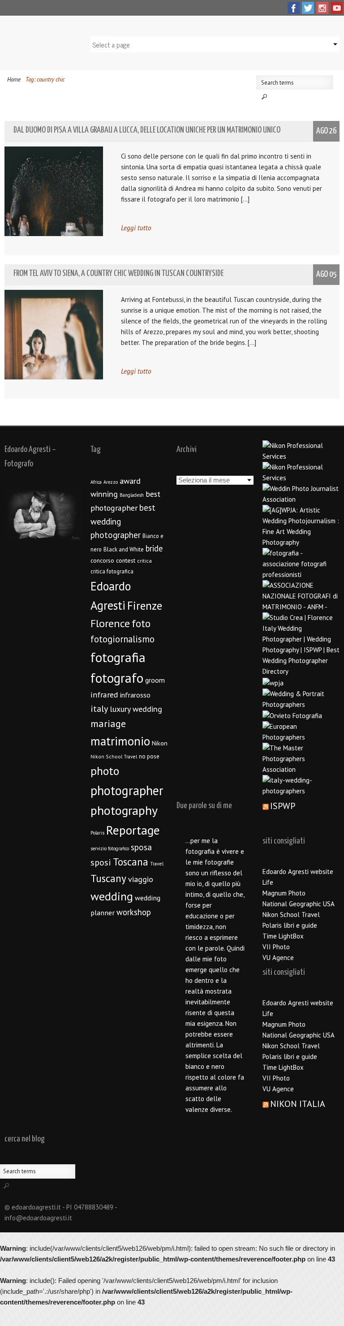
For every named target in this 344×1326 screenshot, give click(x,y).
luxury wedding (136, 709)
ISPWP (282, 806)
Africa (96, 482)
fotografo (116, 677)
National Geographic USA (298, 904)
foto (141, 623)
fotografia (118, 657)
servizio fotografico (109, 848)
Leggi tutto (136, 228)
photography (124, 810)
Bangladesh (132, 495)
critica (144, 560)
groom (155, 680)
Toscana (130, 861)
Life (267, 882)
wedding (111, 896)
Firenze (144, 605)
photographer (126, 790)
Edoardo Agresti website (297, 871)
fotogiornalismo (122, 639)
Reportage (133, 830)
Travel (156, 863)
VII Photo (276, 947)
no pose (149, 756)
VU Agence (278, 957)
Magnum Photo (283, 893)
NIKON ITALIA (297, 1104)
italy (99, 709)
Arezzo (110, 482)
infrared (104, 694)
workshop (133, 912)
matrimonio (120, 741)
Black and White (123, 549)
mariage (108, 723)
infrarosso (135, 694)
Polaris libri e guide (289, 925)
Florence (110, 623)
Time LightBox (283, 936)
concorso (102, 560)
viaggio (140, 879)
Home (14, 79)
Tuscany (108, 878)
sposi (100, 862)
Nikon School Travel (113, 756)
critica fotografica (111, 571)
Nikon (160, 743)
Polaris (97, 833)
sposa (141, 847)
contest (125, 560)
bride (154, 548)
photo (104, 770)
